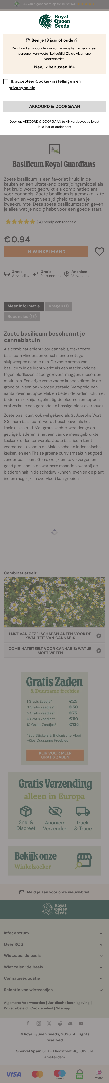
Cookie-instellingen (55, 81)
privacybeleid (21, 87)
